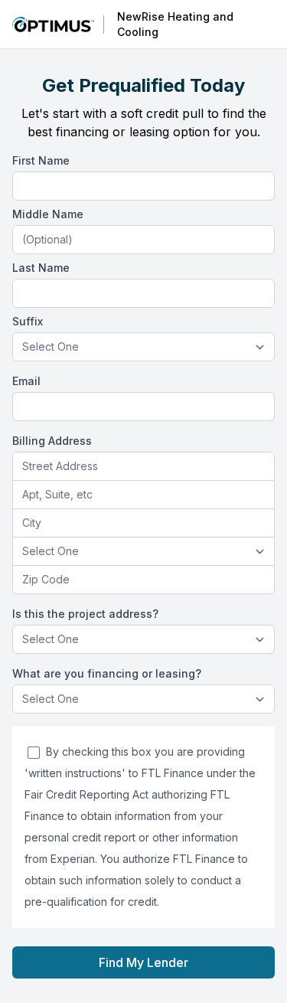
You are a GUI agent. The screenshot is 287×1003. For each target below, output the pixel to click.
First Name (41, 160)
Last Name (41, 267)
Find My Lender (143, 962)
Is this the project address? (85, 613)
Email (26, 380)
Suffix (27, 321)
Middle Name (47, 214)
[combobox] (143, 466)
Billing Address (52, 440)
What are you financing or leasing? (106, 673)
